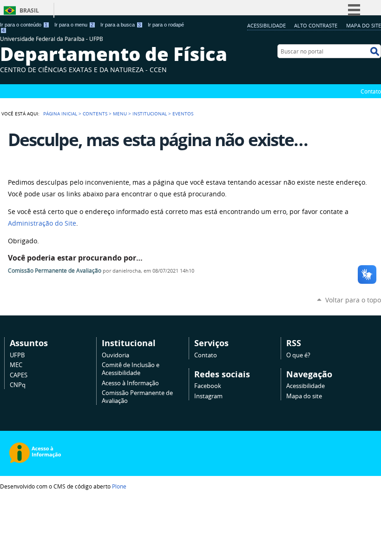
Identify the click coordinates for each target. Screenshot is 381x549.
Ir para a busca (120, 24)
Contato (371, 91)
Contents (95, 113)
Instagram (208, 396)
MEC (16, 365)
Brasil (29, 10)
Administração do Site (42, 223)
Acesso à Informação (130, 383)
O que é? (298, 355)
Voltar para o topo (353, 299)
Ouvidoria (115, 355)
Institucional (149, 113)
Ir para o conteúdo (23, 24)
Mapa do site (363, 25)
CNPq (18, 385)
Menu (120, 113)
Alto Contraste (315, 25)
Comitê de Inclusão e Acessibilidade (130, 369)
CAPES (18, 375)
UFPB (17, 355)
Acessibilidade (266, 25)
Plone (119, 486)
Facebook (207, 386)
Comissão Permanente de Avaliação (54, 270)
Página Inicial (60, 113)
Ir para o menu (73, 24)
